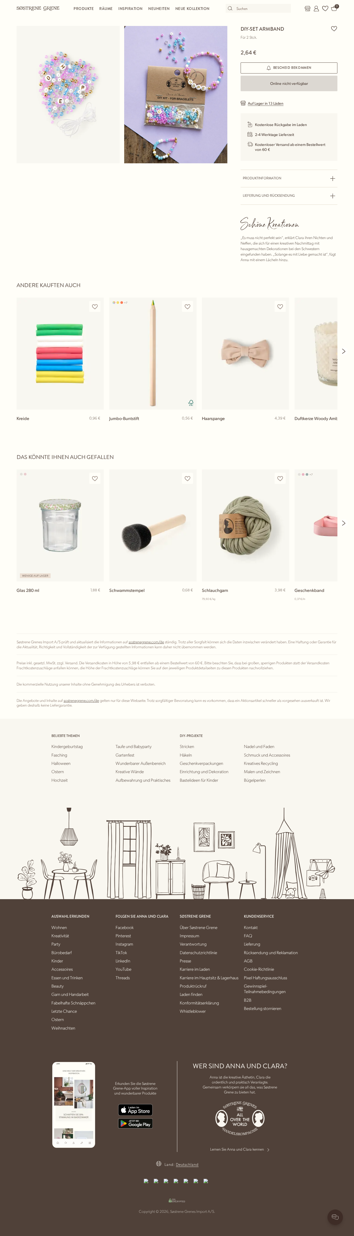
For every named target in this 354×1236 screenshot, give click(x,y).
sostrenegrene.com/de (146, 641)
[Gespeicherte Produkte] (325, 8)
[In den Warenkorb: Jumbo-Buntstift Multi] (189, 427)
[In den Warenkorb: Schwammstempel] (189, 599)
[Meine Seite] (316, 8)
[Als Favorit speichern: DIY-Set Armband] (334, 28)
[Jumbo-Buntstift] (152, 354)
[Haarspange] (245, 354)
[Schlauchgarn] (245, 525)
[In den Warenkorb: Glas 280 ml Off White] (97, 599)
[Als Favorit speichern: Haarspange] (280, 306)
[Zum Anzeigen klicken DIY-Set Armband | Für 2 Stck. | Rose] (68, 94)
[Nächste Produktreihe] (344, 351)
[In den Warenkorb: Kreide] (97, 427)
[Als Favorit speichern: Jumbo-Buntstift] (187, 306)
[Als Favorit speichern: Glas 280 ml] (95, 478)
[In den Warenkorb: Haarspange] (282, 427)
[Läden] (307, 8)
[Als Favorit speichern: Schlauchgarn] (280, 478)
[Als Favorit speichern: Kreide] (95, 306)
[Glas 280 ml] (60, 525)
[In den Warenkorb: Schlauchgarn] (282, 599)
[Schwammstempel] (152, 525)
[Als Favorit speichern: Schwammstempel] (187, 478)
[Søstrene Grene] (38, 8)
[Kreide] (60, 354)
